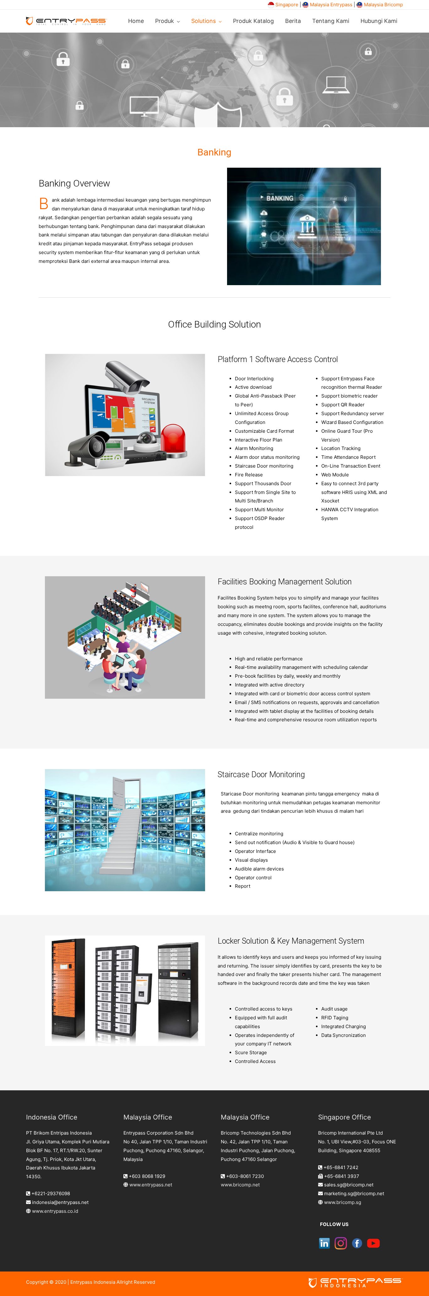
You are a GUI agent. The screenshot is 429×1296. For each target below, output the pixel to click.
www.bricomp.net (240, 1185)
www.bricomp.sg (342, 1202)
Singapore (286, 5)
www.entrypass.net (150, 1185)
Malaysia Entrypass (331, 5)
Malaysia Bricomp (383, 5)
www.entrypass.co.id (55, 1211)
